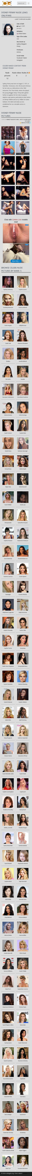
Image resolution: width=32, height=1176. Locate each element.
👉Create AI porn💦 (25, 122)
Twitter (24, 58)
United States (22, 33)
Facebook (19, 58)
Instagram (20, 60)
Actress (19, 52)
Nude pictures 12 (7, 75)
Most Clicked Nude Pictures (25, 120)
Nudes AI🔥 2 (26, 74)
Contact (25, 1173)
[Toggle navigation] (28, 3)
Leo (18, 39)
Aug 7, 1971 (21, 26)
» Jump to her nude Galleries (23, 19)
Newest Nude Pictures (12, 119)
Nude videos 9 (16, 74)
